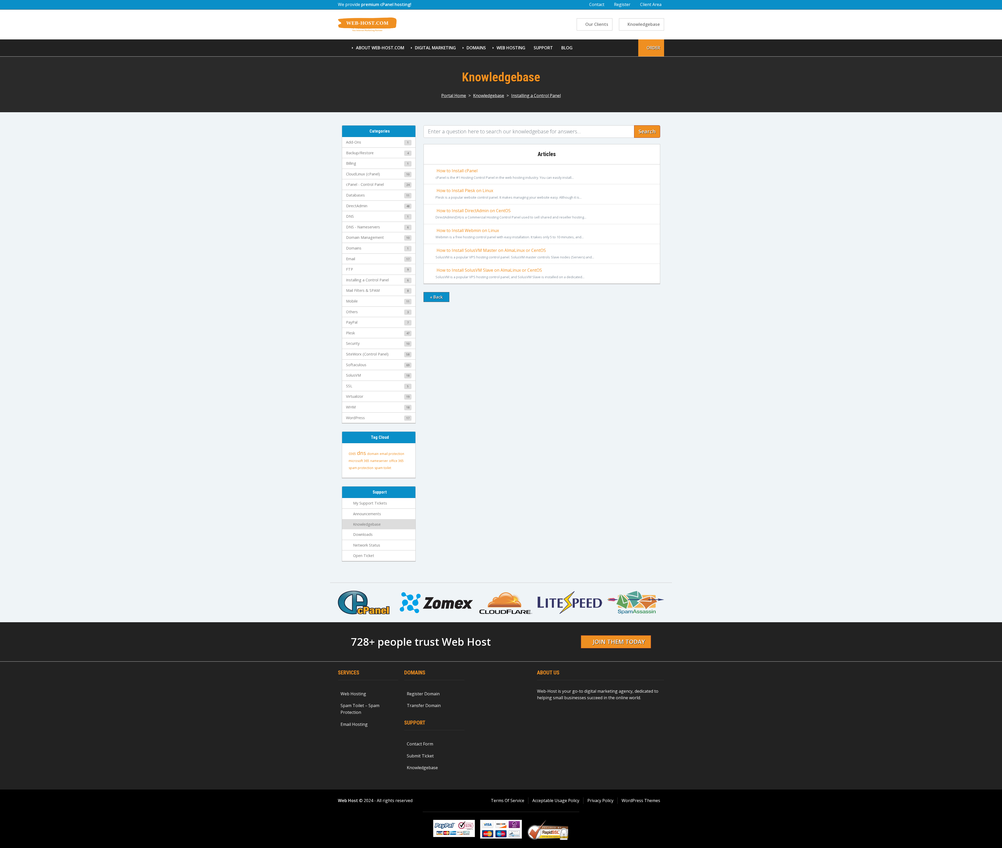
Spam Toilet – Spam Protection (360, 709)
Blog (566, 48)
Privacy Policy (600, 800)
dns (361, 452)
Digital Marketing (435, 48)
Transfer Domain (424, 705)
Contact (596, 4)
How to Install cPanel (505, 174)
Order (653, 48)
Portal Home (453, 95)
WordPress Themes (641, 800)
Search (647, 131)
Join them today (619, 642)
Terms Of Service (507, 800)
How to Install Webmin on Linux (510, 234)
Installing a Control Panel (536, 95)
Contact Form (420, 744)
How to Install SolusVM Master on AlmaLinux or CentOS (515, 253)
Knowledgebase (644, 24)
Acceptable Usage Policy (555, 800)
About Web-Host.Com (380, 48)
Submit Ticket (420, 756)
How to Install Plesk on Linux (509, 194)
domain (373, 454)
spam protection (361, 468)
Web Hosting (511, 48)
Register (622, 4)
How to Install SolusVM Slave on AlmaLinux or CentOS (510, 273)
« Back (436, 297)
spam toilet (382, 468)
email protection (392, 454)
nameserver (379, 461)
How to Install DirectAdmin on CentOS (511, 214)
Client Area (650, 4)
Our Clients (596, 24)
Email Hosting (354, 724)
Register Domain (423, 694)
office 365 (396, 461)
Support (543, 48)
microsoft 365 (359, 461)
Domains (476, 48)
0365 (352, 454)
